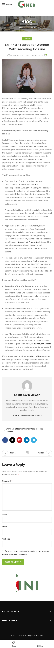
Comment (7, 480)
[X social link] (12, 440)
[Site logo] (27, 4)
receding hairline (34, 356)
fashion (31, 27)
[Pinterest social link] (19, 440)
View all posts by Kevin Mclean (27, 415)
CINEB (21, 635)
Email (5, 526)
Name (5, 514)
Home (22, 27)
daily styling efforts (42, 343)
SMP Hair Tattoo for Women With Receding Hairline (24, 430)
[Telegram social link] (34, 440)
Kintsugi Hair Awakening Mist (30, 242)
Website (6, 539)
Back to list (27, 453)
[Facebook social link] (5, 440)
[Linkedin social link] (27, 440)
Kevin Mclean (17, 55)
